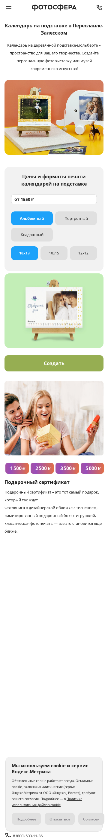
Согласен (91, 819)
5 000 (93, 468)
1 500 (18, 468)
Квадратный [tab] (32, 234)
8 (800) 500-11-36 (99, 7)
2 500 (43, 468)
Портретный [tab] (76, 218)
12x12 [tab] (83, 253)
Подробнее (26, 819)
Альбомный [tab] (32, 218)
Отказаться (60, 819)
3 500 (68, 468)
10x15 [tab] (54, 253)
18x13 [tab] (24, 253)
